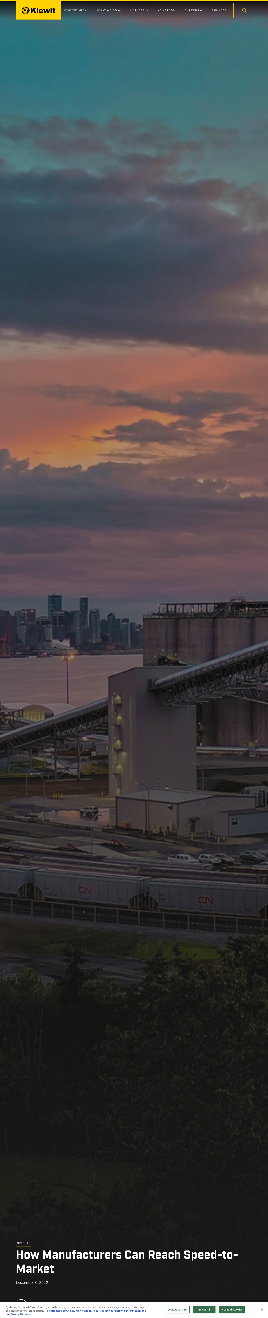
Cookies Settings (178, 1309)
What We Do (107, 10)
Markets (137, 10)
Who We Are (74, 10)
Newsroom (167, 10)
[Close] (262, 1309)
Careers (192, 10)
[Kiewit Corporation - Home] (38, 10)
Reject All (204, 1309)
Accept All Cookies (231, 1309)
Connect (219, 10)
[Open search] (244, 10)
